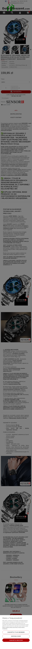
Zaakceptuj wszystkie (16, 640)
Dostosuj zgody (16, 636)
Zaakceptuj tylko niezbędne (16, 632)
